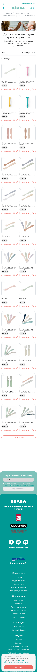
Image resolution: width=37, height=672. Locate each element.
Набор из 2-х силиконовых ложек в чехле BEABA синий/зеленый (27, 175)
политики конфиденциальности (23, 485)
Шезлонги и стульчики (18, 587)
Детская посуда (22, 13)
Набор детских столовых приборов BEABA (26, 361)
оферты (8, 485)
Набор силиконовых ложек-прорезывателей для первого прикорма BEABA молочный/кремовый (27, 144)
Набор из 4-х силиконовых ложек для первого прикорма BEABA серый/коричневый (26, 237)
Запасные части (18, 614)
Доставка (18, 643)
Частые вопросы (18, 617)
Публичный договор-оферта (18, 653)
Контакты (18, 600)
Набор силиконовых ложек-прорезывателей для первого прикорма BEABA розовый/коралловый (9, 144)
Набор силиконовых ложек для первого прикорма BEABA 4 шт (26, 330)
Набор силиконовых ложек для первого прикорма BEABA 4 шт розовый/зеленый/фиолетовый (9, 330)
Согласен (18, 667)
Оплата (18, 640)
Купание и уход (18, 584)
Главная (8, 13)
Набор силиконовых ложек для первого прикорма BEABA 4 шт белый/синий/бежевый (8, 268)
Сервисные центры (18, 610)
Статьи (18, 604)
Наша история (18, 627)
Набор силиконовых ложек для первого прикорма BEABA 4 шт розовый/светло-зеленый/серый (27, 268)
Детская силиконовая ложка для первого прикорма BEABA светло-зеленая (8, 82)
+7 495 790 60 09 (28, 4)
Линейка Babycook (18, 630)
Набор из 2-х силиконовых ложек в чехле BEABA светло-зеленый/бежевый (27, 206)
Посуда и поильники (18, 581)
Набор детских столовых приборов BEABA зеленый (8, 392)
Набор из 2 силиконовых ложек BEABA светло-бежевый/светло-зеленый (8, 237)
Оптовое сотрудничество (18, 650)
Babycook (18, 577)
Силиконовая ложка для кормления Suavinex (26, 82)
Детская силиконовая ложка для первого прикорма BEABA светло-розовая (8, 299)
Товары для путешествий (18, 591)
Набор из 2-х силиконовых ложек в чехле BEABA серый (9, 206)
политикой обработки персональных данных (16, 661)
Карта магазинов (17, 548)
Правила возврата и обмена (18, 646)
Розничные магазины (18, 607)
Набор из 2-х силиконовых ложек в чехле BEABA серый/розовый (27, 392)
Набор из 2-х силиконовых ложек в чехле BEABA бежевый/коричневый (9, 175)
